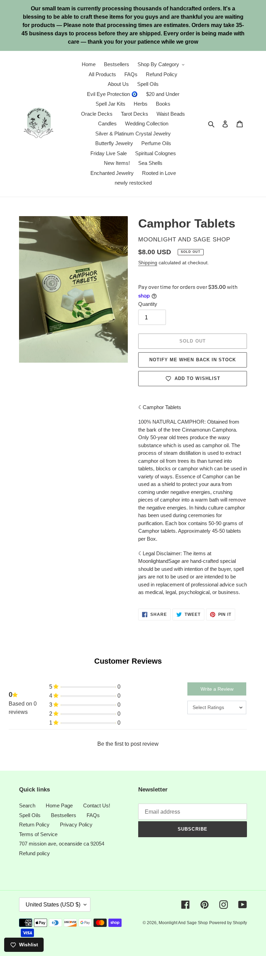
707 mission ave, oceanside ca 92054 (61, 844)
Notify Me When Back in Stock (192, 359)
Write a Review (217, 689)
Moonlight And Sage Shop (183, 922)
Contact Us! (96, 805)
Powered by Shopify (228, 922)
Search (27, 805)
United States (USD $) (53, 905)
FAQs (93, 815)
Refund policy (34, 853)
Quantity (147, 304)
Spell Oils (30, 815)
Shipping (147, 262)
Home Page (59, 805)
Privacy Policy (76, 824)
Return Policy (34, 824)
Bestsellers (63, 815)
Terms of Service (38, 834)
